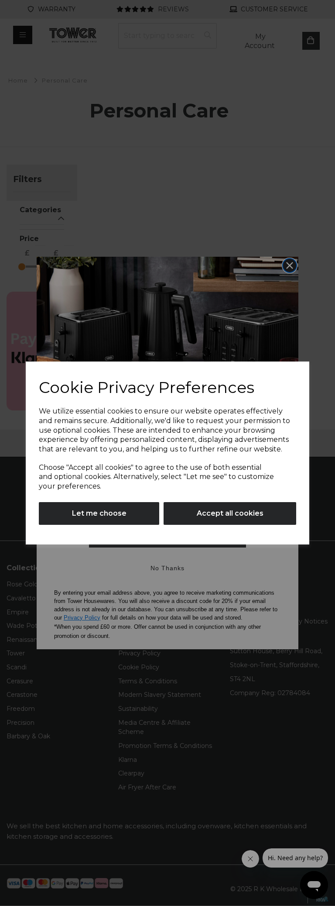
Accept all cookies (230, 513)
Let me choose (99, 513)
